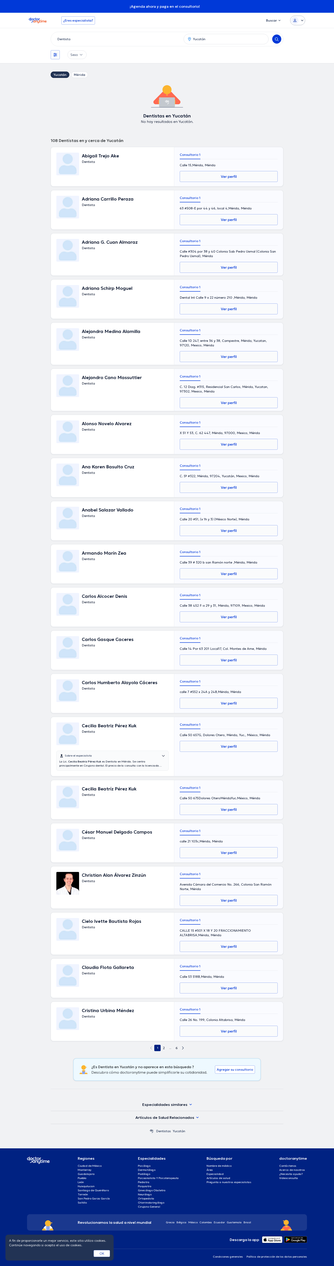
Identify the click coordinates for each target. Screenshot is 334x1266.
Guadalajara (86, 1174)
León (81, 1182)
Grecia (170, 1222)
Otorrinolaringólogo (151, 1202)
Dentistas (163, 1131)
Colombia (205, 1222)
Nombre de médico (219, 1165)
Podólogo (144, 1174)
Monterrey (84, 1170)
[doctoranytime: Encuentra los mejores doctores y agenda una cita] (151, 1131)
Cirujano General (149, 1206)
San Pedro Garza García (94, 1198)
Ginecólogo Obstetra (152, 1190)
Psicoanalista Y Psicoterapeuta (158, 1178)
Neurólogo (145, 1194)
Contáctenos (287, 1165)
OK (102, 1253)
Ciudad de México (90, 1165)
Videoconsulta (288, 1178)
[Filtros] (55, 54)
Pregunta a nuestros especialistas (229, 1182)
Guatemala (234, 1222)
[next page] (183, 1048)
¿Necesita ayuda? (291, 1174)
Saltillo (82, 1202)
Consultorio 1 (190, 155)
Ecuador (219, 1222)
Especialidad (215, 1174)
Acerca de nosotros (292, 1170)
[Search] (276, 39)
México (193, 1222)
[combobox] (116, 39)
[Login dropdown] (297, 20)
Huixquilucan (86, 1186)
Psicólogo (144, 1165)
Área (210, 1170)
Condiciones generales (228, 1256)
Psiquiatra (145, 1186)
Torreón (83, 1194)
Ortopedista (146, 1198)
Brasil (247, 1222)
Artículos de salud (218, 1178)
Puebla (82, 1178)
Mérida (79, 75)
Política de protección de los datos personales (277, 1256)
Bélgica (182, 1222)
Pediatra (144, 1182)
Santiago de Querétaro (93, 1190)
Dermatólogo (146, 1170)
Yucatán (60, 75)
